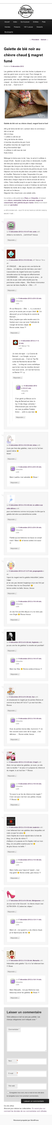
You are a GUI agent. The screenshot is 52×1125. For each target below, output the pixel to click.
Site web (11, 1085)
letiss (35, 445)
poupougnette (38, 571)
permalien (14, 205)
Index (15, 22)
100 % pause (28, 27)
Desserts (40, 27)
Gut (33, 697)
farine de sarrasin (28, 200)
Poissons (17, 27)
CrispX (35, 762)
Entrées (35, 22)
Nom (12, 1061)
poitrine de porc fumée (26, 202)
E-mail (12, 1073)
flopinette (35, 642)
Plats (43, 22)
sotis (34, 231)
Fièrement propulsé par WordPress (26, 1120)
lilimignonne (36, 900)
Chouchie (34, 198)
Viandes (7, 27)
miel (15, 202)
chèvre (10, 200)
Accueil (7, 22)
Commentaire (13, 1029)
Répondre (12, 240)
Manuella (36, 960)
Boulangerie (9, 32)
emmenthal (17, 200)
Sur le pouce (25, 22)
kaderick (36, 827)
